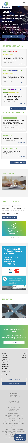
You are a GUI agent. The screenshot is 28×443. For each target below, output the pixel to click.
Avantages (5, 357)
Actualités (6, 51)
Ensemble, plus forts (13, 36)
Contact (24, 357)
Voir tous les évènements (18, 162)
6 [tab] (14, 190)
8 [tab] (18, 190)
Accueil (4, 353)
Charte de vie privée (13, 413)
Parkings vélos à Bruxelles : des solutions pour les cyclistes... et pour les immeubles (13, 58)
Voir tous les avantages (9, 217)
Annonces (5, 364)
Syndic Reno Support (9, 54)
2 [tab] (4, 190)
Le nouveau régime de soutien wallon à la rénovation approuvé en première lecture (13, 77)
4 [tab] (9, 190)
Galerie (24, 353)
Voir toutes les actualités (18, 109)
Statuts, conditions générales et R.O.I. (13, 415)
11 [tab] (25, 190)
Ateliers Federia (8, 135)
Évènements (6, 359)
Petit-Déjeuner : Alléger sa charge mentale (11, 152)
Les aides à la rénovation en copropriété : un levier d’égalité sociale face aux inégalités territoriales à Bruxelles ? (13, 97)
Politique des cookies (13, 417)
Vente (11, 89)
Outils (3, 363)
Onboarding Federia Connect (12, 138)
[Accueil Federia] (6, 4)
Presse (24, 355)
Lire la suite (22, 64)
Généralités (13, 51)
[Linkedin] (7, 374)
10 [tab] (23, 190)
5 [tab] (11, 190)
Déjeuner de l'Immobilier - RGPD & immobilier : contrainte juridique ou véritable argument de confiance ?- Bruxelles (13, 123)
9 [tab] (21, 190)
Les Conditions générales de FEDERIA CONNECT (13, 419)
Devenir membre (14, 384)
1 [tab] (2, 190)
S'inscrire (14, 342)
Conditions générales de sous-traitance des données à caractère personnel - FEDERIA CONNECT (13, 423)
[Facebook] (2, 374)
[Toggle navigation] (24, 3)
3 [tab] (7, 190)
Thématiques (6, 361)
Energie (19, 70)
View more (14, 183)
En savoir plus (21, 129)
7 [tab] (16, 190)
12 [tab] (14, 192)
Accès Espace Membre (14, 379)
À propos (4, 355)
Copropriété (13, 70)
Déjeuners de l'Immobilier (10, 118)
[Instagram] (5, 374)
